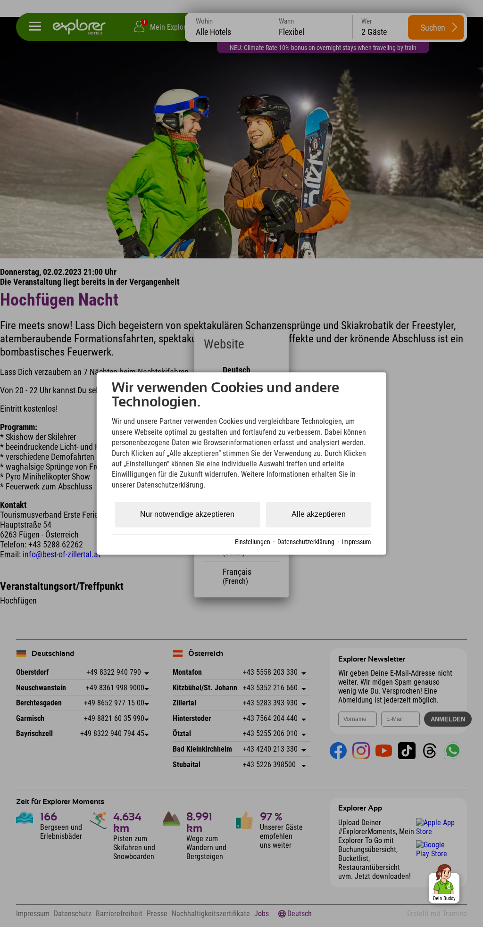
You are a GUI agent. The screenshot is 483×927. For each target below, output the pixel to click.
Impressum (356, 542)
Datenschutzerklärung (305, 542)
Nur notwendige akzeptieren (187, 515)
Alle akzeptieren (318, 515)
